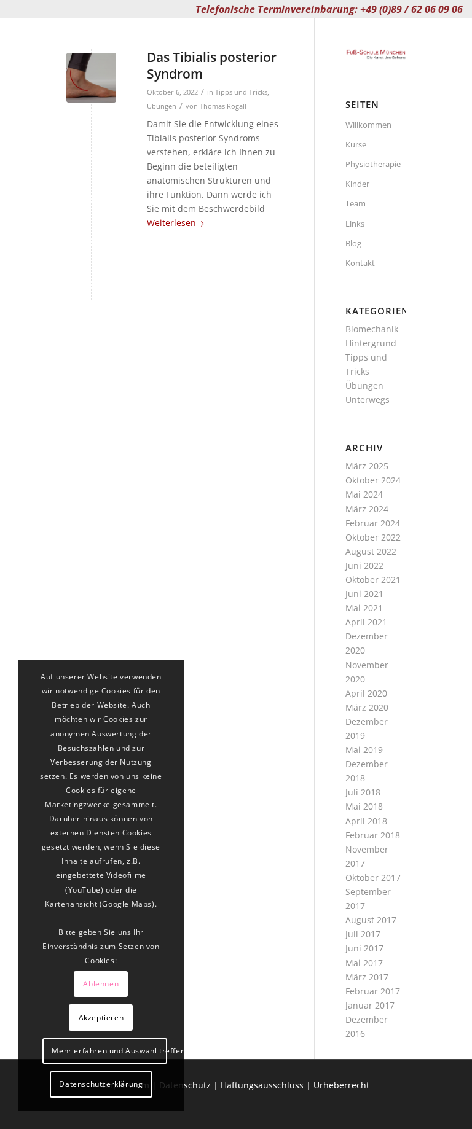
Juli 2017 (362, 934)
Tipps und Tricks (241, 91)
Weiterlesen (171, 223)
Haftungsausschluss (262, 1085)
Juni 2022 (364, 565)
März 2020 (366, 707)
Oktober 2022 (373, 537)
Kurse (355, 144)
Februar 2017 (372, 991)
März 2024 (366, 509)
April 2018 (366, 821)
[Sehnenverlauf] (91, 78)
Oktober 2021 (373, 579)
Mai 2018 (364, 806)
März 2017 (366, 977)
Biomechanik (371, 329)
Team (355, 203)
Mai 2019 (364, 750)
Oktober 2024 (373, 480)
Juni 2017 (364, 948)
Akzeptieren (101, 1017)
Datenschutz (185, 1085)
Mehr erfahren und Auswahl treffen (109, 1050)
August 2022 (370, 551)
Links (354, 223)
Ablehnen (101, 984)
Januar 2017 (370, 1005)
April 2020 (366, 693)
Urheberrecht (341, 1085)
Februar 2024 (372, 523)
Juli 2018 (362, 792)
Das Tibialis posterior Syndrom (212, 65)
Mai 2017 (364, 963)
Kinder (357, 183)
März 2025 (366, 466)
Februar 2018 (372, 835)
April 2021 (366, 622)
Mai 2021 (364, 608)
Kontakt (360, 262)
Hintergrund (370, 343)
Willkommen (368, 124)
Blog (353, 243)
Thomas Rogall (223, 106)
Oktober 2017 (373, 877)
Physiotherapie (373, 164)
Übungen (161, 106)
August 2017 (370, 920)
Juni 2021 (364, 594)
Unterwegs (367, 399)
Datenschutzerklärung (101, 1084)
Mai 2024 (364, 494)
